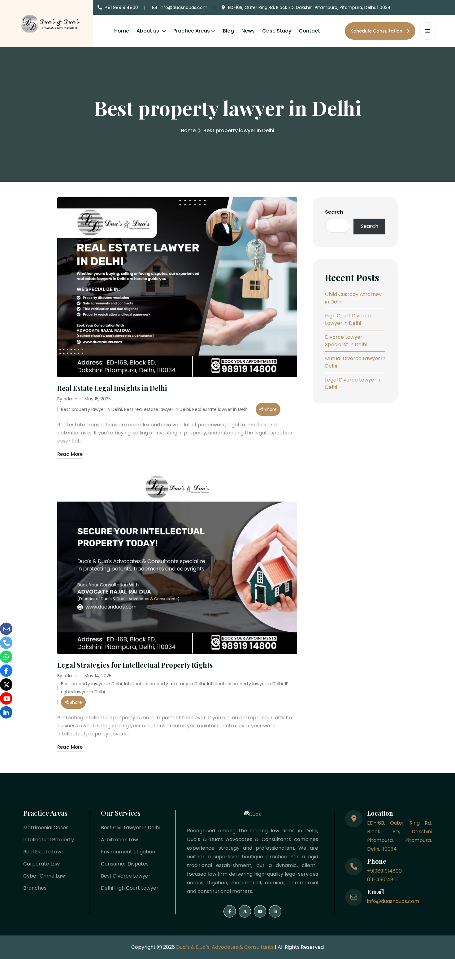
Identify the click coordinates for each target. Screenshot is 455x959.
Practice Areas (191, 30)
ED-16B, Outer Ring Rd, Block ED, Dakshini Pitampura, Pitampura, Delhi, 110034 (309, 7)
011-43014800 (383, 879)
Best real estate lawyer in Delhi (157, 409)
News (248, 30)
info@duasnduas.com (183, 7)
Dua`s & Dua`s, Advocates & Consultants (225, 947)
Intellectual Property (48, 839)
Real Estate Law (42, 851)
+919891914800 (384, 870)
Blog (228, 30)
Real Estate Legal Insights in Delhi (112, 388)
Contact (309, 30)
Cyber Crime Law (44, 876)
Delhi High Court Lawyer (129, 888)
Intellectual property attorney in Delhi (164, 684)
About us (148, 30)
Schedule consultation (377, 31)
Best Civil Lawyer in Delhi (130, 827)
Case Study (276, 30)
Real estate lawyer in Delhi (220, 409)
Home (121, 30)
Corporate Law (41, 864)
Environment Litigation (128, 851)
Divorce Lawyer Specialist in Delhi (346, 340)
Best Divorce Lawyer (125, 876)
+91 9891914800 (121, 7)
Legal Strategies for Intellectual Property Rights (135, 664)
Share (270, 409)
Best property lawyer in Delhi (91, 409)
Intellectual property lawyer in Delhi (245, 684)
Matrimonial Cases (45, 827)
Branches (34, 888)
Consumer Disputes (125, 864)
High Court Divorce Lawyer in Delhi (348, 319)
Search (334, 212)
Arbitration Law (119, 839)
